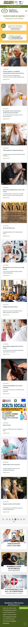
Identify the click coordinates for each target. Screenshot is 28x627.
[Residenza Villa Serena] (4, 10)
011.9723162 (15, 6)
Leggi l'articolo (6, 79)
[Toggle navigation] (26, 11)
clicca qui (8, 616)
